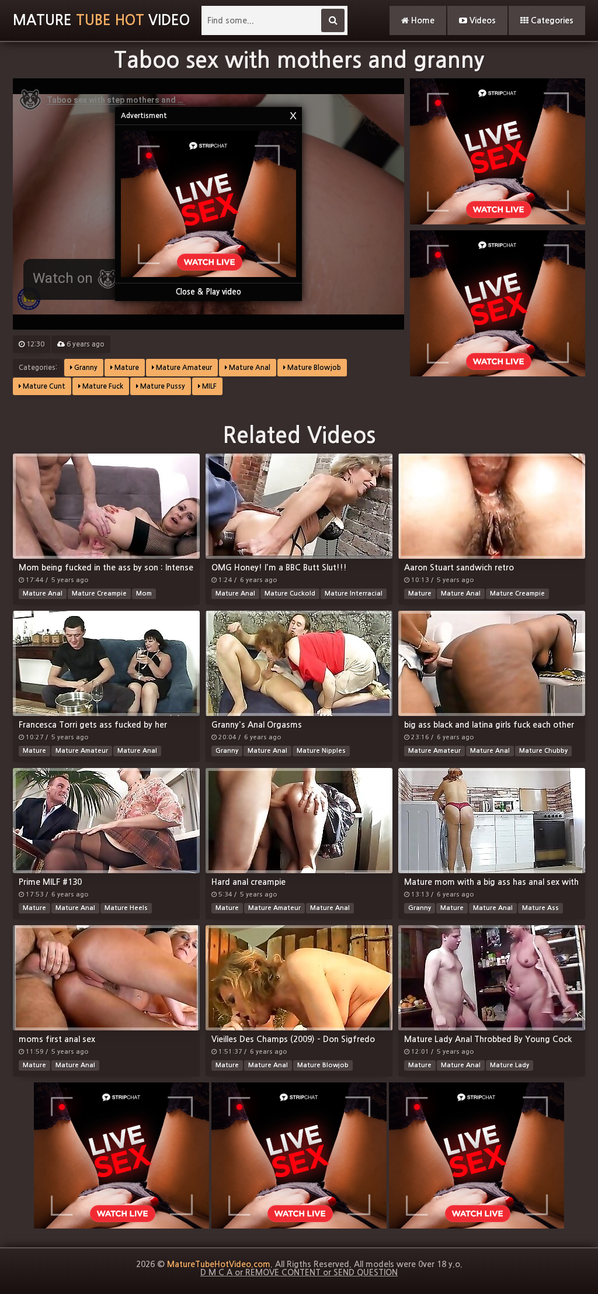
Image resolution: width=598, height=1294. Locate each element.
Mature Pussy (161, 386)
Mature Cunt (43, 386)
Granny (85, 367)
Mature (126, 367)
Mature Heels (126, 908)
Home (421, 20)
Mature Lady (509, 1065)
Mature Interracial (354, 593)
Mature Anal (248, 367)
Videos (481, 20)
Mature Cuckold (290, 593)
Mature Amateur (183, 367)
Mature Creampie (99, 593)
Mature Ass (540, 908)
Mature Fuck (102, 386)
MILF (208, 386)
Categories (551, 20)
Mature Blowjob (313, 367)
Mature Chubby (543, 751)
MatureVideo (101, 20)
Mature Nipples (321, 751)
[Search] (333, 20)
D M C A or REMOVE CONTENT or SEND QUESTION (299, 1272)
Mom (144, 593)
